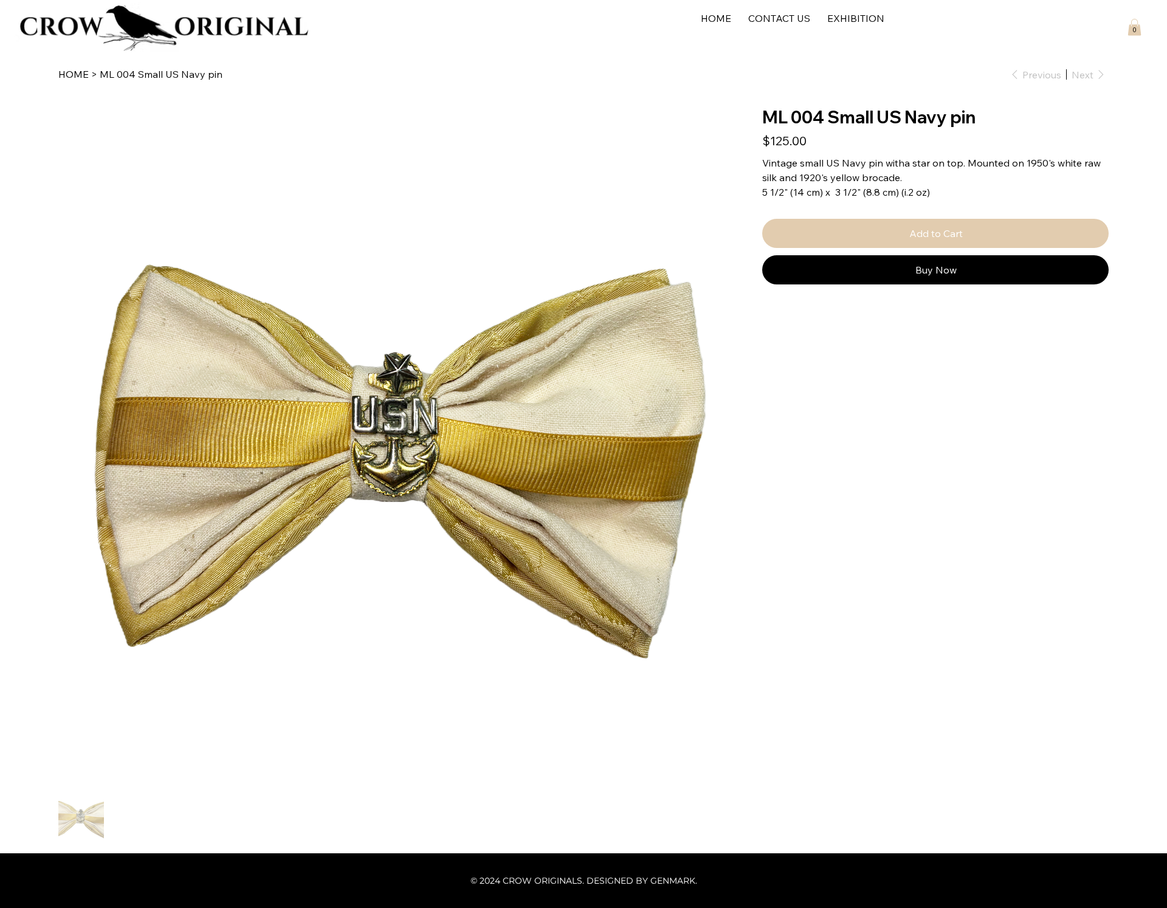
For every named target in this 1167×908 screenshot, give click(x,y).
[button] (1134, 27)
